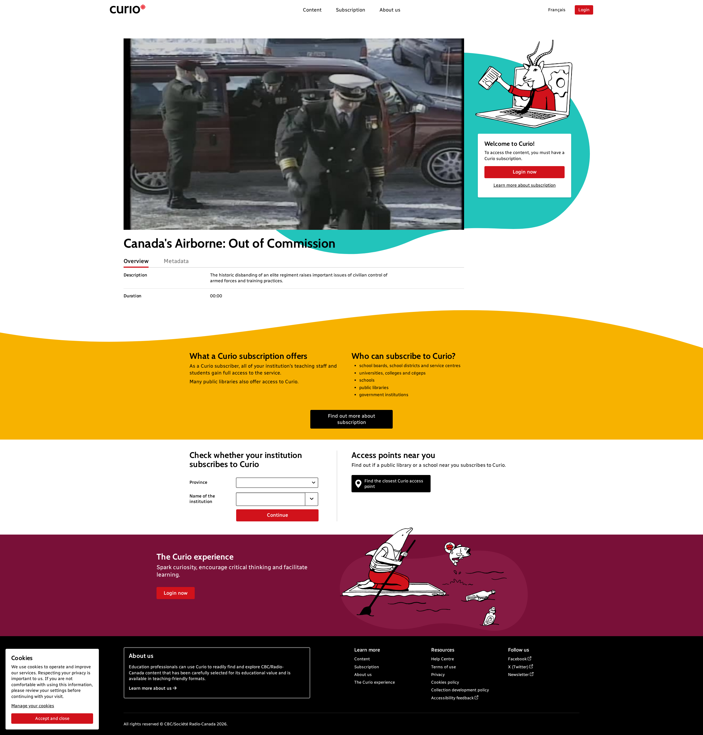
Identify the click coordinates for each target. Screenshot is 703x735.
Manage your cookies (32, 705)
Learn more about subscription (524, 185)
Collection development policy (460, 690)
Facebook (517, 658)
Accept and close (52, 718)
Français (556, 9)
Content (362, 658)
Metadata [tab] (176, 261)
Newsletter (518, 674)
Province (198, 482)
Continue (277, 515)
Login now (525, 172)
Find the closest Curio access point (393, 483)
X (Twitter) (518, 666)
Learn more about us (150, 688)
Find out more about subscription (351, 419)
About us (363, 674)
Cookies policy (445, 682)
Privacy (438, 674)
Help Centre (442, 658)
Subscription (366, 666)
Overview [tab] (136, 261)
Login (584, 9)
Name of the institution (202, 498)
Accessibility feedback (452, 697)
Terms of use (443, 666)
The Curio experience (374, 682)
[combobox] (270, 499)
